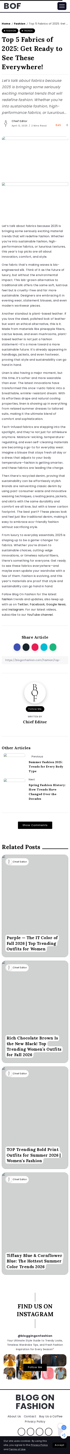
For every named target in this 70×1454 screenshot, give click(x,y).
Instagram (16, 609)
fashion (7, 599)
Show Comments (35, 825)
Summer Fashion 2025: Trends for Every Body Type (46, 766)
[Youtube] (48, 1431)
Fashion (19, 23)
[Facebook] (21, 1431)
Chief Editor (19, 121)
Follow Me (35, 708)
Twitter (23, 604)
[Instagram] (30, 1431)
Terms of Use (17, 1449)
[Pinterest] (39, 1431)
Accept (59, 1445)
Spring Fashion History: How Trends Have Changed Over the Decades (47, 791)
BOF (12, 6)
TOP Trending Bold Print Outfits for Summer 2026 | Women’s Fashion (34, 1155)
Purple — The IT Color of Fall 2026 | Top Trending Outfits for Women (32, 943)
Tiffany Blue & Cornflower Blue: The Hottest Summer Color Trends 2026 (34, 1261)
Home (6, 23)
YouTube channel (40, 615)
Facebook (37, 604)
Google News (56, 604)
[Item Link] (35, 906)
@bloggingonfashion (35, 1336)
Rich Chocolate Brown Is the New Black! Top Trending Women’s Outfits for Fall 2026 (34, 1046)
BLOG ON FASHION (35, 1402)
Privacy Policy (39, 1445)
